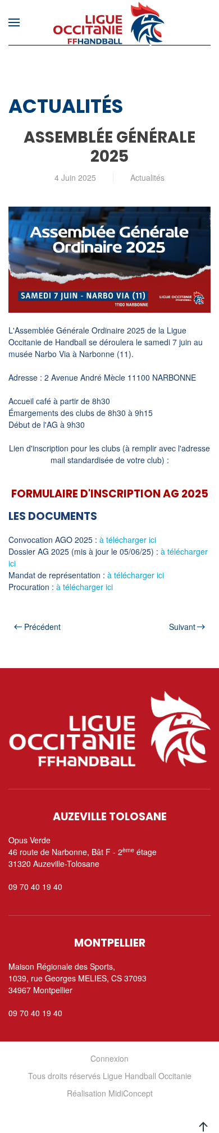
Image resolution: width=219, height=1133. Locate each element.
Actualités (147, 177)
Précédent (42, 626)
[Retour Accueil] (109, 22)
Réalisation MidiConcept (110, 1093)
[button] (14, 22)
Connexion (109, 1058)
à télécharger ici (127, 539)
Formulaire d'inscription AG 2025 (109, 493)
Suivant (182, 626)
